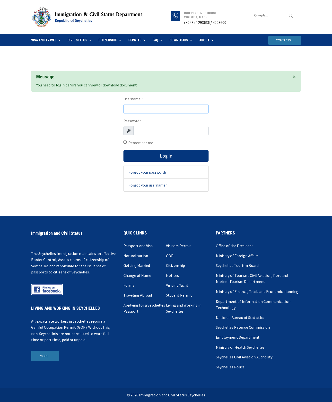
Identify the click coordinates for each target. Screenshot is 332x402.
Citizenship (107, 40)
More (44, 356)
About (204, 40)
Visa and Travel (43, 40)
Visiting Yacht (177, 285)
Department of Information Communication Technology (253, 304)
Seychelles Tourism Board (237, 265)
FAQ (155, 40)
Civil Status (77, 40)
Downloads (178, 40)
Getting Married (136, 265)
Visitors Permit (178, 245)
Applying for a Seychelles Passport (144, 308)
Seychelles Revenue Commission (243, 327)
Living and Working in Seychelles (183, 308)
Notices (172, 275)
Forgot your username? (148, 185)
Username (133, 98)
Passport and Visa (138, 245)
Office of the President (234, 245)
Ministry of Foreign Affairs (237, 255)
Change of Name (137, 275)
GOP (170, 255)
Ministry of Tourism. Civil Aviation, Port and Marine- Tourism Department (252, 278)
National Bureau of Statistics (240, 317)
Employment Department (238, 337)
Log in (166, 156)
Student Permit (179, 295)
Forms (128, 285)
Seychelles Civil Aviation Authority (244, 357)
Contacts (283, 40)
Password (132, 120)
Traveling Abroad (137, 295)
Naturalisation (135, 255)
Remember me (140, 142)
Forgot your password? (147, 172)
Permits (134, 40)
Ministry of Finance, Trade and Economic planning (257, 291)
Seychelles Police (230, 367)
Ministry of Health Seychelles (240, 347)
